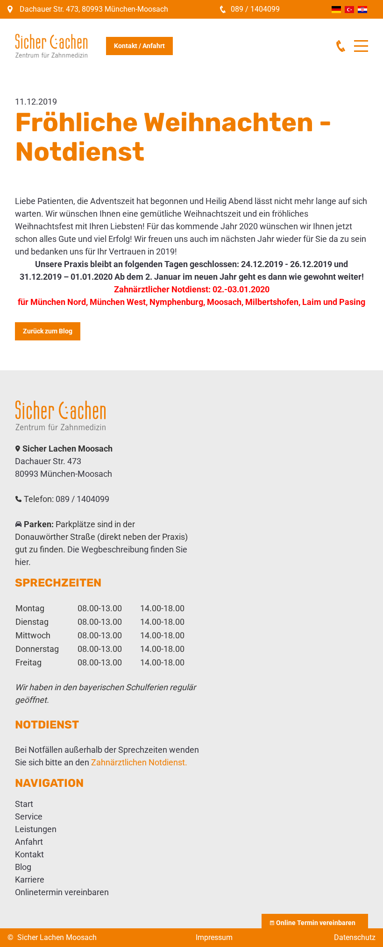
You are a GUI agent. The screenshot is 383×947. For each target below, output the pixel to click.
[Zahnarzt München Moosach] (101, 415)
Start (24, 804)
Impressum (214, 937)
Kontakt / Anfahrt (139, 45)
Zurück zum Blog (47, 331)
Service (29, 816)
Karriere (29, 879)
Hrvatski (362, 9)
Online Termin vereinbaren (315, 922)
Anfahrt (29, 842)
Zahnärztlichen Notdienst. (139, 762)
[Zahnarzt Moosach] (60, 46)
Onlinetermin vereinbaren (62, 892)
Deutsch (336, 9)
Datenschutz (355, 937)
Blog (23, 867)
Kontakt (29, 854)
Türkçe (349, 9)
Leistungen (36, 829)
